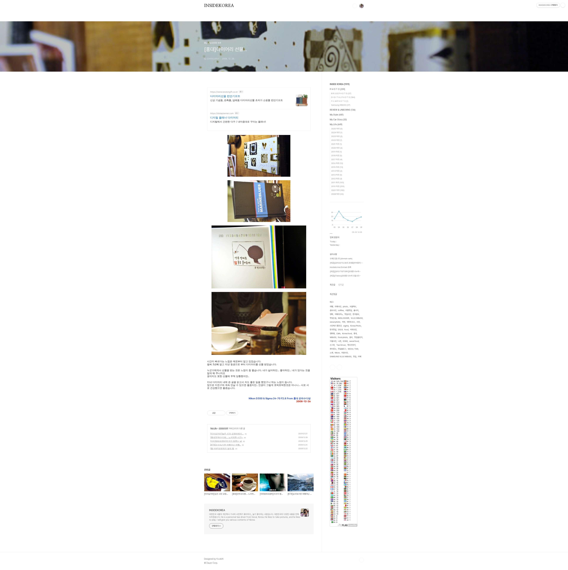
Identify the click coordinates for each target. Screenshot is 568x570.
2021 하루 (336, 144)
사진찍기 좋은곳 (336, 326)
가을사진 (333, 341)
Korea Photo (355, 326)
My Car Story (338, 119)
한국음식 (356, 314)
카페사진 (338, 306)
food (346, 330)
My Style (336, 114)
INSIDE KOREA (340, 84)
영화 (331, 314)
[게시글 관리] (222, 413)
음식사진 (333, 310)
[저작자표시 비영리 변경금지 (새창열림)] (242, 413)
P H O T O (337, 89)
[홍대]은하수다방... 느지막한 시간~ (226, 437)
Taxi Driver (341, 345)
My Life (213, 428)
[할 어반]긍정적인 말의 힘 (222, 448)
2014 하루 (336, 171)
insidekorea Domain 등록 (340, 267)
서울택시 (353, 306)
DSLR (340, 330)
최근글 (332, 285)
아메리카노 (339, 314)
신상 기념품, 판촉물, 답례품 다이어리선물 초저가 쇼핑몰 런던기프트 (246, 100)
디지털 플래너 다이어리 (224, 117)
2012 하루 (336, 179)
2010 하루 (337, 186)
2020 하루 (336, 148)
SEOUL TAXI (353, 349)
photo (345, 306)
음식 (351, 337)
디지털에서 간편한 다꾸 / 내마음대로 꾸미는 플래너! (238, 121)
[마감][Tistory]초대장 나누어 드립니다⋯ (345, 276)
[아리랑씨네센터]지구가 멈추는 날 (226, 441)
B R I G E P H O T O (341, 93)
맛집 (354, 356)
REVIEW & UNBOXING (342, 110)
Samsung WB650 (340, 105)
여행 (331, 306)
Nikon (337, 353)
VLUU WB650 (357, 318)
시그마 (332, 345)
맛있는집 (333, 318)
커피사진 (353, 330)
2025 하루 (336, 129)
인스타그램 (332, 367)
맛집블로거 (358, 337)
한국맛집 (333, 330)
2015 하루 (337, 167)
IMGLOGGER (343, 318)
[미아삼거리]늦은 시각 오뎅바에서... (227, 433)
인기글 (341, 285)
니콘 (339, 341)
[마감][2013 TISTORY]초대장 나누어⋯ (345, 271)
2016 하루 (337, 163)
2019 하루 (336, 152)
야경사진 (344, 353)
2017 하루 (336, 159)
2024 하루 (336, 132)
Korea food (347, 333)
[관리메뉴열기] (563, 5)
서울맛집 (348, 310)
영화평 (332, 333)
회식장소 (333, 349)
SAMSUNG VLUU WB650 (340, 356)
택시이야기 (351, 345)
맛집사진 (347, 314)
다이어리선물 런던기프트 (225, 96)
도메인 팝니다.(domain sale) (341, 258)
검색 (354, 6)
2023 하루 (336, 136)
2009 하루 (337, 190)
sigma (346, 326)
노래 (331, 353)
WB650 (333, 337)
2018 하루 (336, 155)
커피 (343, 322)
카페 (359, 356)
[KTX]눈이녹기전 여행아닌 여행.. (225, 444)
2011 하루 (337, 182)
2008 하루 (223, 428)
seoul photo (335, 322)
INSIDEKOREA (219, 6)
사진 (358, 322)
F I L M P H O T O (339, 101)
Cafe (338, 333)
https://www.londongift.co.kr (224, 92)
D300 (345, 341)
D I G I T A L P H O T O (343, 97)
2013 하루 (336, 175)
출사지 (356, 310)
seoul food (354, 341)
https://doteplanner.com (222, 113)
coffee (341, 310)
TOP (361, 560)
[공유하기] (218, 413)
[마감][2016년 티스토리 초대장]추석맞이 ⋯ (346, 263)
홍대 (355, 333)
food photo (343, 337)
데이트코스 (351, 322)
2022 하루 (336, 140)
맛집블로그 (342, 349)
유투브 (339, 367)
